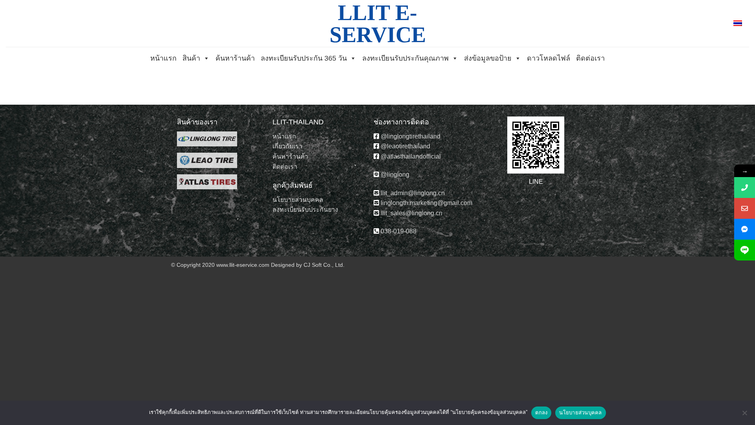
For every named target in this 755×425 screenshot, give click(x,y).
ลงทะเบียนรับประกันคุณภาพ (405, 58)
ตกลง (541, 412)
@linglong (394, 174)
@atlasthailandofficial (410, 156)
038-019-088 (397, 231)
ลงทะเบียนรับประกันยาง (305, 209)
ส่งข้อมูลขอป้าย (488, 58)
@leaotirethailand (410, 146)
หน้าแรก (163, 58)
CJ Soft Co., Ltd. (324, 265)
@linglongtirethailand (411, 136)
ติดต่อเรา (590, 58)
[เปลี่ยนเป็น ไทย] (737, 23)
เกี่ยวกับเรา (287, 146)
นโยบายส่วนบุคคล (298, 199)
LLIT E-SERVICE (378, 24)
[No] (744, 415)
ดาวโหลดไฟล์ (548, 58)
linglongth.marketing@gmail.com (426, 203)
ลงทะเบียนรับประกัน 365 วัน (304, 58)
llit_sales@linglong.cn (411, 213)
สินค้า (191, 58)
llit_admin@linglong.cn (413, 193)
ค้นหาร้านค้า (235, 58)
